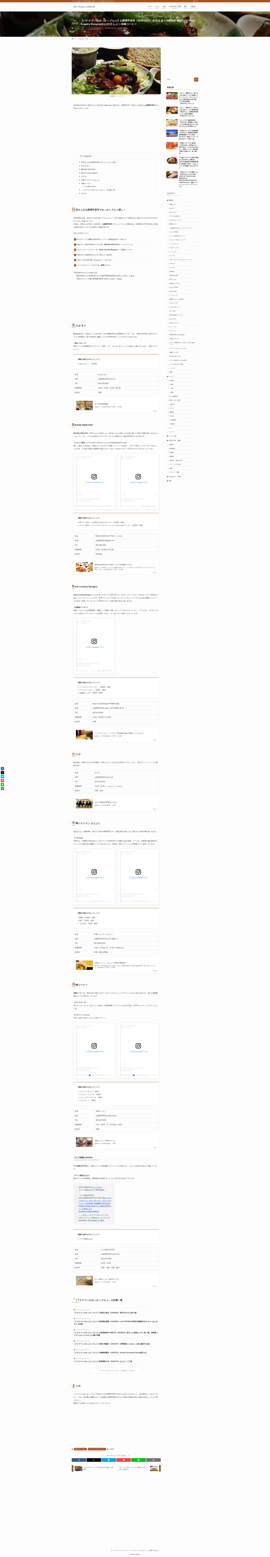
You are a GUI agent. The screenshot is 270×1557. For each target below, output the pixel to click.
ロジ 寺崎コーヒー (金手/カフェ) (106, 1279)
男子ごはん (173, 279)
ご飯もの (172, 404)
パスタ (172, 408)
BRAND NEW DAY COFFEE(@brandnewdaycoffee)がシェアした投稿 (98, 506)
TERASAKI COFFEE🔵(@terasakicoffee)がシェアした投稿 (94, 1075)
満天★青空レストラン (176, 315)
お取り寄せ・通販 (175, 440)
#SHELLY (82, 1206)
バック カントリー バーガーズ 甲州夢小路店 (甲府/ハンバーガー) (118, 733)
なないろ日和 (174, 287)
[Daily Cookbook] (84, 7)
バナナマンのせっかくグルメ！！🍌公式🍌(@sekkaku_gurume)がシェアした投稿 (146, 506)
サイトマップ (127, 1550)
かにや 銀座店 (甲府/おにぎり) (105, 802)
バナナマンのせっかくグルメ (95, 28)
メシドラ (172, 368)
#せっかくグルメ (95, 1187)
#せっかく (98, 1201)
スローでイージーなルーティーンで (181, 259)
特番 (171, 372)
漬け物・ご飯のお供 (176, 460)
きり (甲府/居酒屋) (101, 404)
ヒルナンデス (174, 303)
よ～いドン (173, 327)
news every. (173, 291)
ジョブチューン (174, 244)
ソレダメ (172, 267)
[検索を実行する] (196, 80)
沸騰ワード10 (174, 352)
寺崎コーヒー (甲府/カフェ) (104, 1141)
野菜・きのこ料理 (175, 400)
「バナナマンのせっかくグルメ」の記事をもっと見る (116, 1370)
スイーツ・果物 (174, 472)
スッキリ (172, 255)
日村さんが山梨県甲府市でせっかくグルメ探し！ (99, 162)
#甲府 (93, 1206)
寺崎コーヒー (86, 183)
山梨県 (112, 1449)
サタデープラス (174, 248)
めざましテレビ (174, 323)
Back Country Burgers (89, 173)
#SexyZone (106, 1203)
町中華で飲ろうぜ (175, 356)
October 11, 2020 (97, 1220)
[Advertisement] (116, 131)
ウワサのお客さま (175, 216)
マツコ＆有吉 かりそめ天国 (178, 360)
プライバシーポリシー (140, 1550)
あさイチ (172, 208)
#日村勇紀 (89, 1203)
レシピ (171, 376)
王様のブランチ (174, 338)
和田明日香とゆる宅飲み (177, 334)
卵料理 (173, 424)
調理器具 (172, 448)
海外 (170, 481)
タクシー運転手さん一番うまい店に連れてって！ (183, 343)
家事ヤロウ (173, 224)
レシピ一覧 (172, 436)
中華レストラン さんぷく (90, 180)
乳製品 (172, 452)
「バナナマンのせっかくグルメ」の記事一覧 (98, 190)
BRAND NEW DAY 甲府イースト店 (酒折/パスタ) (113, 565)
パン (171, 428)
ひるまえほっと (174, 307)
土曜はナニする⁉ (175, 283)
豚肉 (172, 384)
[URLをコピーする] (153, 1460)
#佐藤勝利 (97, 1203)
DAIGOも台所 (174, 275)
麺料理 (172, 412)
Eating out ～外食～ (80, 28)
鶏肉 (172, 392)
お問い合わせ (153, 1550)
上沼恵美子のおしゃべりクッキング (181, 228)
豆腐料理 (173, 420)
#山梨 (88, 1206)
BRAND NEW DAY (88, 169)
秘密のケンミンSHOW (176, 299)
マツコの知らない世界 (176, 364)
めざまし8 (173, 319)
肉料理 (172, 380)
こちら (131, 276)
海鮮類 (172, 456)
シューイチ (173, 252)
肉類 (171, 468)
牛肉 (172, 388)
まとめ (83, 193)
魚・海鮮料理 (174, 396)
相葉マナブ (173, 204)
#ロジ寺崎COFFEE (102, 1206)
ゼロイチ (172, 263)
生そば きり (85, 166)
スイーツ (172, 432)
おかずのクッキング (176, 220)
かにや (83, 176)
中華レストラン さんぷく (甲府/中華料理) (110, 963)
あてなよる (173, 212)
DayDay (172, 271)
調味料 (172, 444)
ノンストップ (174, 295)
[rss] (194, 1)
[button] (79, 1460)
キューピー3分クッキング (177, 240)
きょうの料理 (174, 232)
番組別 (171, 200)
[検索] (197, 1)
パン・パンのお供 (175, 464)
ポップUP (173, 311)
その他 (172, 416)
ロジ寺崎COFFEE (90, 186)
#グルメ (105, 1201)
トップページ (117, 1550)
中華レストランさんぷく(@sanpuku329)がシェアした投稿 (94, 901)
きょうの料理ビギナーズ (177, 236)
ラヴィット (173, 331)
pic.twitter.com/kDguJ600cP (88, 1211)
